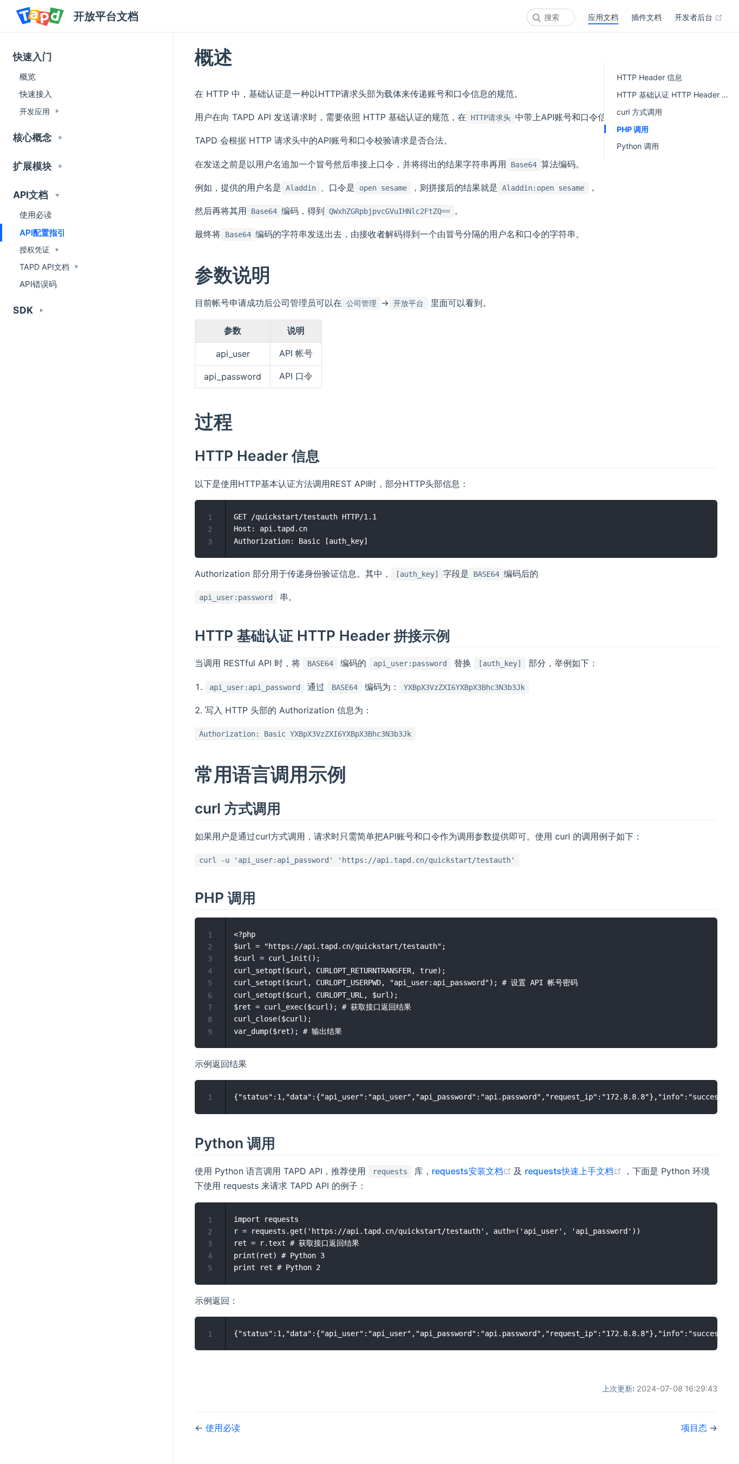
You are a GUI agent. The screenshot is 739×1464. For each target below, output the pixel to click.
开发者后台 (699, 17)
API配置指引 (42, 232)
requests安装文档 (472, 1171)
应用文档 (603, 17)
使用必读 (35, 215)
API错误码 (38, 284)
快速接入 (35, 94)
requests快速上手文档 (574, 1171)
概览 (27, 76)
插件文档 (646, 17)
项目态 (695, 1427)
